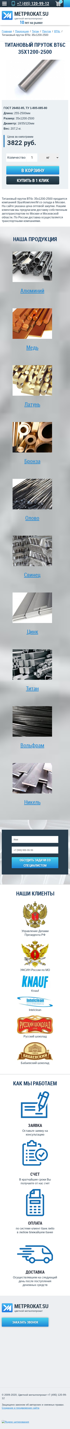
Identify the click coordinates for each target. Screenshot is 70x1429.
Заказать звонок (25, 1322)
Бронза (32, 461)
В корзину (32, 170)
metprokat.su (31, 15)
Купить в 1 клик (33, 180)
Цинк (32, 631)
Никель (32, 802)
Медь (32, 347)
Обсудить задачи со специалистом (35, 863)
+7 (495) (33, 3)
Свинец (32, 574)
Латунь (32, 404)
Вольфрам (32, 745)
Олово (32, 518)
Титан (32, 688)
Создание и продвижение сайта (20, 1407)
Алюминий (32, 290)
